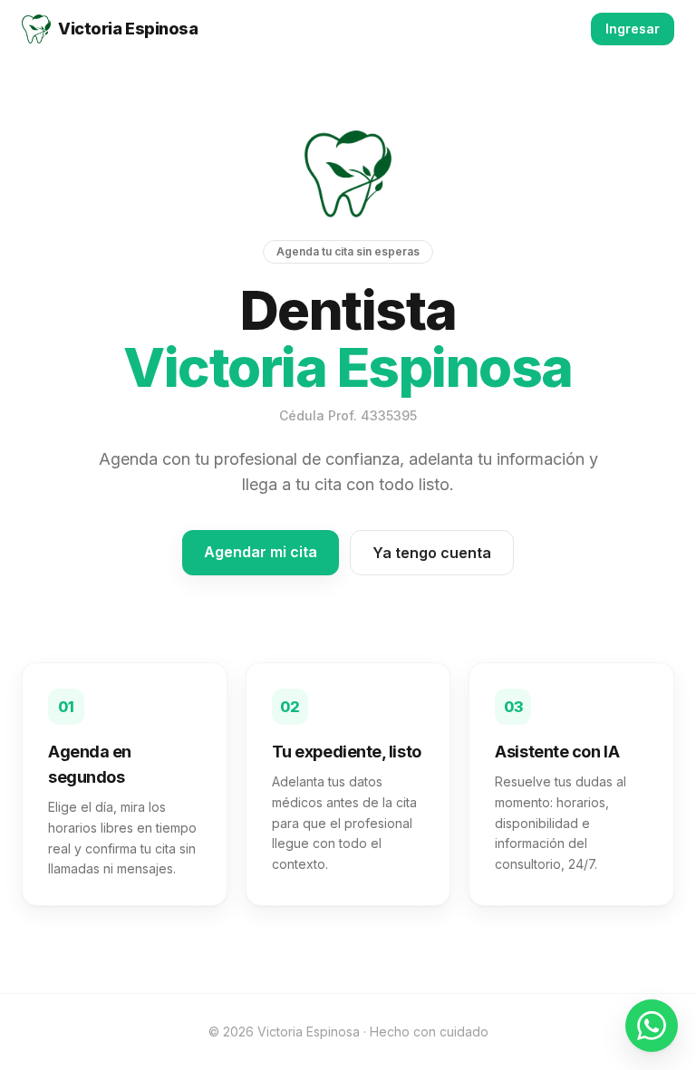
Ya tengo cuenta (431, 553)
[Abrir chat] (651, 1025)
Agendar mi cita (260, 552)
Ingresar (632, 28)
